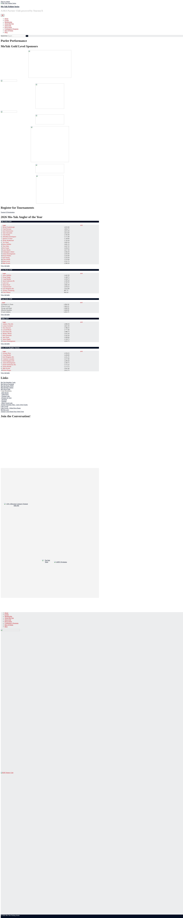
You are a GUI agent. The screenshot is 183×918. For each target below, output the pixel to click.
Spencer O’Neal (7, 238)
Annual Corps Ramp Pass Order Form (12, 411)
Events (7, 20)
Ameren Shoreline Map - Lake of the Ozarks (14, 405)
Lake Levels (4, 406)
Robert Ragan (7, 370)
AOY (81, 225)
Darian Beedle (7, 366)
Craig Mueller (7, 279)
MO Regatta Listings (7, 387)
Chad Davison (7, 229)
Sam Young (6, 257)
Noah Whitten (7, 255)
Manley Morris (7, 333)
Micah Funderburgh (9, 227)
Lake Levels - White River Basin (11, 408)
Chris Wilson (6, 292)
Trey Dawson (7, 328)
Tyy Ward (6, 242)
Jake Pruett (6, 337)
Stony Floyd (6, 285)
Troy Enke (6, 246)
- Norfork (3, 401)
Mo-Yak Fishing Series (10, 6)
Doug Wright (6, 277)
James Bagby (7, 339)
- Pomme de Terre (6, 398)
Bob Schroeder (7, 335)
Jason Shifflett (7, 244)
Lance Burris (6, 250)
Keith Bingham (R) (8, 361)
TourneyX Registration (8, 212)
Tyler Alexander (7, 233)
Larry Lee (6, 283)
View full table (5, 266)
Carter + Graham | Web (8, 917)
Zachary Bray (7, 353)
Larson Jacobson (8, 326)
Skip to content (5, 1)
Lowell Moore (7, 330)
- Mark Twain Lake (6, 403)
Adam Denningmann (9, 254)
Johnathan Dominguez (9, 236)
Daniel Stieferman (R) (9, 364)
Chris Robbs (6, 235)
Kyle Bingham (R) (8, 288)
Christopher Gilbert (8, 252)
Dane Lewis (6, 261)
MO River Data (5, 389)
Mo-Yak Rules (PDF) (7, 386)
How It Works (9, 31)
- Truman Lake (5, 396)
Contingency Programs (11, 29)
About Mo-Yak (9, 24)
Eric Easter (6, 248)
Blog (6, 32)
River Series (8, 27)
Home (6, 19)
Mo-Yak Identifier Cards (8, 382)
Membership (8, 22)
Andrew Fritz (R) (8, 324)
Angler (4, 225)
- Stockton (4, 399)
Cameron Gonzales (8, 359)
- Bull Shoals (5, 393)
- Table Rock (5, 394)
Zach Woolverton (8, 231)
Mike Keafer (6, 263)
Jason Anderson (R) (8, 281)
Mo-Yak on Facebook (7, 384)
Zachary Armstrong (8, 290)
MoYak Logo (5, 410)
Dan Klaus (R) (7, 331)
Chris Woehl (6, 259)
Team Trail (8, 25)
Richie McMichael (8, 240)
